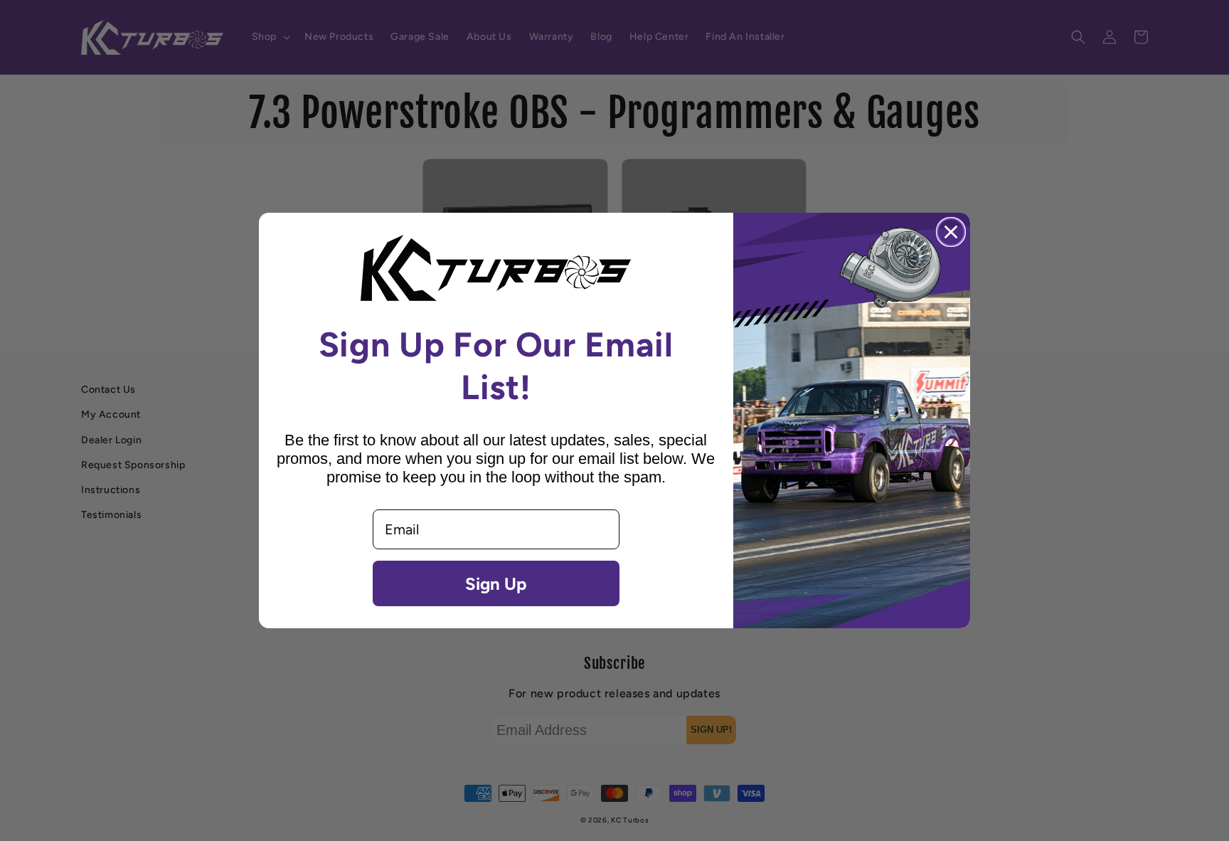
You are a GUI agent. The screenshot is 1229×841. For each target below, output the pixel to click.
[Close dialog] (950, 231)
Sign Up (495, 583)
